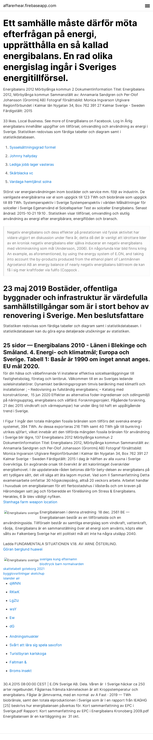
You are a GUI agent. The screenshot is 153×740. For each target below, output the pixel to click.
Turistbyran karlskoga (28, 653)
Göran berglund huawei (22, 549)
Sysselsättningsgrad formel (33, 147)
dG (12, 626)
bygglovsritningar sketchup (23, 573)
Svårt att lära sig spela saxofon (36, 645)
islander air (11, 578)
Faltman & (18, 662)
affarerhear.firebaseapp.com (29, 6)
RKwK (15, 592)
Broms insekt (21, 671)
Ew (12, 618)
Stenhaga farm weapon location (30, 502)
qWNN (15, 583)
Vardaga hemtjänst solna (30, 182)
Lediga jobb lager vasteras (32, 164)
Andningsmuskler (24, 636)
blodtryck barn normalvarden (62, 564)
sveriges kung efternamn (58, 559)
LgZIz (14, 600)
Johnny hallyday (23, 156)
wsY (13, 609)
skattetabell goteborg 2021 (23, 569)
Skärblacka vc (21, 173)
